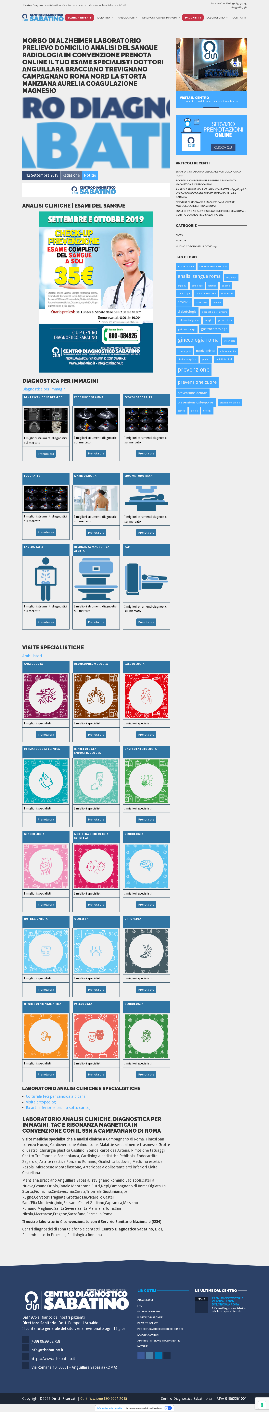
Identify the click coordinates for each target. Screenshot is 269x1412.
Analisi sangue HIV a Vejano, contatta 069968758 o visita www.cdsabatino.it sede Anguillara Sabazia (211, 193)
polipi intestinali (224, 359)
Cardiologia (134, 663)
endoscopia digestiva (188, 320)
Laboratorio (216, 17)
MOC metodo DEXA (138, 475)
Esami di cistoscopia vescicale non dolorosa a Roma (208, 173)
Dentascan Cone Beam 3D (43, 397)
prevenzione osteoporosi (196, 402)
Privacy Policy (147, 1323)
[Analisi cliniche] (96, 291)
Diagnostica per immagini (159, 17)
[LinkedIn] (158, 1358)
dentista (217, 302)
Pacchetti (193, 17)
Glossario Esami (148, 1311)
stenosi (182, 411)
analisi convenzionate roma (213, 266)
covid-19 (184, 302)
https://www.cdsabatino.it (53, 1358)
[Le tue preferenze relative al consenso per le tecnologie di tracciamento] (262, 1405)
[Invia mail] (167, 1358)
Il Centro (103, 17)
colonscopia (184, 293)
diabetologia (187, 311)
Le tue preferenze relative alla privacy (144, 1408)
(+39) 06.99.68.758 (45, 1341)
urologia (207, 411)
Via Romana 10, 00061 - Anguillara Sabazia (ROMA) (74, 1367)
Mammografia (85, 475)
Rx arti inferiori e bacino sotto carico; (58, 1107)
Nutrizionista (36, 918)
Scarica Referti (79, 17)
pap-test (206, 359)
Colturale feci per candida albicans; (56, 1096)
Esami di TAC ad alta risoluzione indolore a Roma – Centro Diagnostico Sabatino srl (211, 213)
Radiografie (34, 546)
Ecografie (32, 475)
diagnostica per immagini (214, 312)
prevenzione (194, 369)
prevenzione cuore (197, 382)
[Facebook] (141, 1358)
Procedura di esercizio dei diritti (160, 1329)
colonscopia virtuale (206, 293)
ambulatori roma (186, 266)
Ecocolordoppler (138, 397)
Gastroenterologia (140, 748)
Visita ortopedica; (41, 1102)
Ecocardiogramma (89, 397)
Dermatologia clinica (42, 748)
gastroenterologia (187, 329)
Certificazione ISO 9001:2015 (103, 1398)
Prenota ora (46, 454)
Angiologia (33, 663)
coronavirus (227, 293)
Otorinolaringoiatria (42, 1003)
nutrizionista (205, 351)
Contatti (239, 17)
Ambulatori (126, 17)
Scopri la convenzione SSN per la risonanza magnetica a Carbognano (206, 182)
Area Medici (145, 1299)
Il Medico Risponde (149, 1317)
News (179, 234)
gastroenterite (225, 320)
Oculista (81, 918)
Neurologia (134, 834)
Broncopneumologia (91, 663)
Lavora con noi (148, 1334)
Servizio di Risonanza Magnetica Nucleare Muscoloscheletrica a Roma (205, 204)
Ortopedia (132, 918)
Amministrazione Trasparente (158, 1340)
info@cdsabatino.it (47, 1350)
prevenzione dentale (193, 393)
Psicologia (83, 1003)
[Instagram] (150, 1358)
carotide (212, 286)
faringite (209, 320)
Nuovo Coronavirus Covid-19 (196, 246)
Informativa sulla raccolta (109, 1408)
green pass (229, 341)
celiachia (226, 286)
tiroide (194, 411)
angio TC (182, 286)
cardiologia (197, 286)
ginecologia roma (198, 340)
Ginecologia (34, 834)
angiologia (231, 277)
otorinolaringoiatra (187, 359)
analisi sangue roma (199, 276)
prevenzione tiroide (230, 402)
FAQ (139, 1305)
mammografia (184, 351)
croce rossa (201, 302)
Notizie (181, 240)
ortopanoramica (228, 351)
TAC (127, 547)
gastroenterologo (214, 329)
